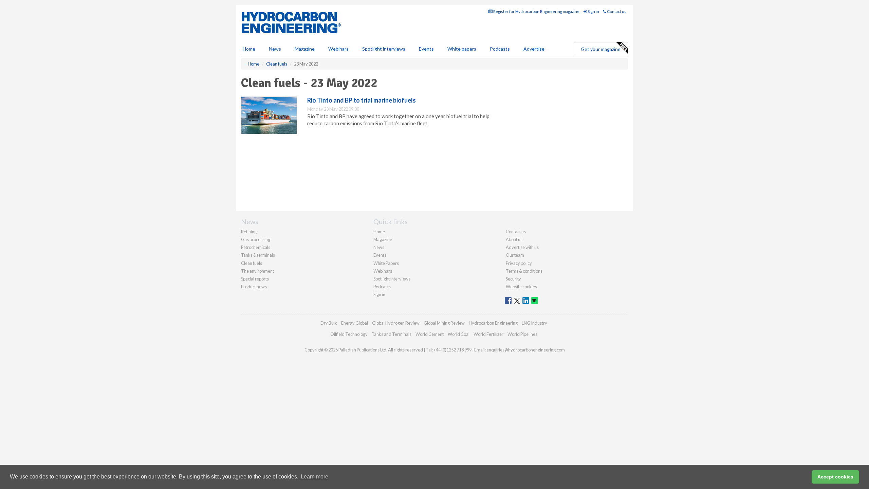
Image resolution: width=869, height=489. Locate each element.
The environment (257, 271)
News (378, 247)
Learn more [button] (314, 476)
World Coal (458, 334)
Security (513, 279)
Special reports (255, 279)
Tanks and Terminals (391, 334)
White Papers (386, 263)
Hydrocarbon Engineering (493, 323)
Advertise (533, 49)
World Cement (429, 334)
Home (249, 49)
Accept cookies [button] (835, 476)
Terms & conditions (524, 271)
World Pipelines (522, 334)
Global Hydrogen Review (396, 323)
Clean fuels (251, 263)
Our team (515, 255)
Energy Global (354, 323)
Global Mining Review (444, 323)
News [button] (275, 49)
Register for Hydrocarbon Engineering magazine (536, 11)
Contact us (616, 11)
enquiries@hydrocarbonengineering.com (525, 349)
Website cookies (521, 286)
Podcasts (500, 49)
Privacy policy (519, 263)
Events (426, 49)
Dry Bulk (328, 323)
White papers (461, 49)
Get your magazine (601, 49)
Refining (249, 231)
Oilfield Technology (349, 334)
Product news (254, 286)
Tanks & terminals (258, 255)
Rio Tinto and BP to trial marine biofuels (361, 100)
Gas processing (255, 239)
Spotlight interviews (383, 49)
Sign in (593, 11)
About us (514, 239)
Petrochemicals (255, 247)
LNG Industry (534, 323)
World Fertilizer (488, 334)
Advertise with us (522, 247)
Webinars (338, 49)
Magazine (305, 49)
